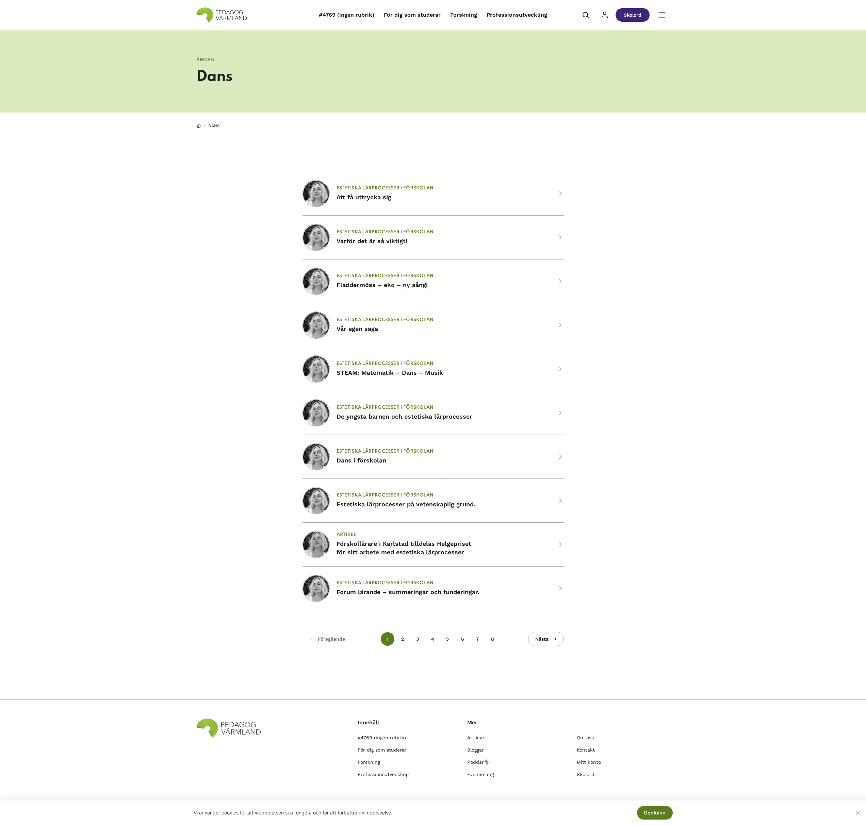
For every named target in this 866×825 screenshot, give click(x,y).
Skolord (632, 15)
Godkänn (655, 812)
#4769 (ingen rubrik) (346, 15)
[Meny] (662, 15)
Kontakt (586, 750)
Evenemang (480, 774)
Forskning (463, 15)
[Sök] (585, 15)
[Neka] (857, 812)
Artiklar (476, 737)
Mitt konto (589, 762)
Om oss (585, 737)
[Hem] (198, 125)
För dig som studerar (412, 15)
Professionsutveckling (517, 15)
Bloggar (475, 750)
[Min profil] (605, 15)
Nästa (542, 639)
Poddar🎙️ (478, 762)
